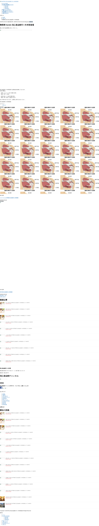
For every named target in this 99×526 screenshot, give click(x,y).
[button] (49, 296)
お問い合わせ (5, 396)
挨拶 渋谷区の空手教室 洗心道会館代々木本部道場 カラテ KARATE (18, 309)
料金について (5, 399)
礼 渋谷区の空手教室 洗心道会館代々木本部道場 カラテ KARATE (17, 341)
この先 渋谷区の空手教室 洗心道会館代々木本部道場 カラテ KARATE (18, 445)
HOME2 (4, 394)
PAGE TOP (96, 509)
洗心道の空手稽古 (6, 400)
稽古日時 (6, 7)
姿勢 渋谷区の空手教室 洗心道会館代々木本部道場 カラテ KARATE (18, 354)
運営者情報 (4, 404)
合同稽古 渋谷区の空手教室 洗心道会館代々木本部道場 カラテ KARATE (18, 477)
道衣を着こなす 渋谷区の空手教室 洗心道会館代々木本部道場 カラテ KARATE (20, 347)
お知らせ (31, 21)
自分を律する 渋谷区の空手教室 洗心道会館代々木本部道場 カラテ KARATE (19, 322)
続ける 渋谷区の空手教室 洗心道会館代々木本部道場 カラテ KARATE (18, 315)
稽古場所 (6, 5)
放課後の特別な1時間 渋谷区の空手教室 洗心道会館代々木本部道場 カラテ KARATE (21, 360)
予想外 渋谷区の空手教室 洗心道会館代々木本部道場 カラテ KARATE (18, 490)
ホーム (3, 514)
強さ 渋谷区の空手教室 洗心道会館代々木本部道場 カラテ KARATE (18, 302)
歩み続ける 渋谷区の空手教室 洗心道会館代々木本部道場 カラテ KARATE (19, 328)
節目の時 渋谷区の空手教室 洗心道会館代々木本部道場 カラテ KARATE (18, 503)
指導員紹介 (7, 8)
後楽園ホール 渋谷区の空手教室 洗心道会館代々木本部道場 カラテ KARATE (19, 484)
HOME (3, 393)
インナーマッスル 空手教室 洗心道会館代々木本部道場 (9, 197)
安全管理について (6, 397)
